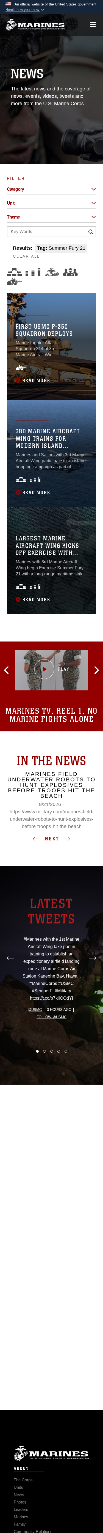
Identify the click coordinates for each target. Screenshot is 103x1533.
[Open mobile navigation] (93, 25)
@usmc (35, 1010)
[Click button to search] (90, 231)
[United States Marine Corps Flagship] (35, 25)
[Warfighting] (14, 281)
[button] (25, 10)
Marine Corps (51, 1453)
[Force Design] (14, 272)
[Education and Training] (33, 272)
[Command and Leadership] (70, 272)
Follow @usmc (51, 1017)
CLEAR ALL (26, 256)
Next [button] (52, 839)
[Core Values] (51, 272)
